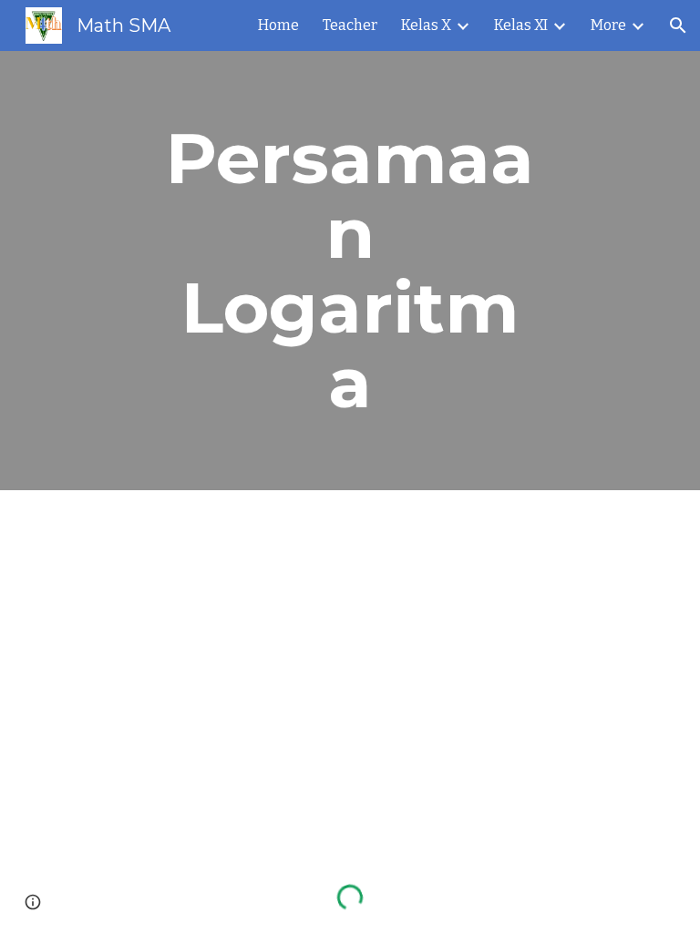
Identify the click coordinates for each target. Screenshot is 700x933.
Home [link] (278, 25)
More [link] (608, 25)
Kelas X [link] (426, 25)
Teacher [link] (350, 25)
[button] (678, 25)
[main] (349, 270)
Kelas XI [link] (521, 25)
